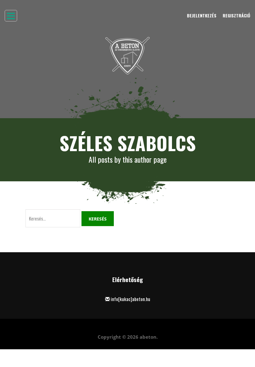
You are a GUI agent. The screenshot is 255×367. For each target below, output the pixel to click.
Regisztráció (236, 15)
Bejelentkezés (201, 15)
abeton (148, 337)
